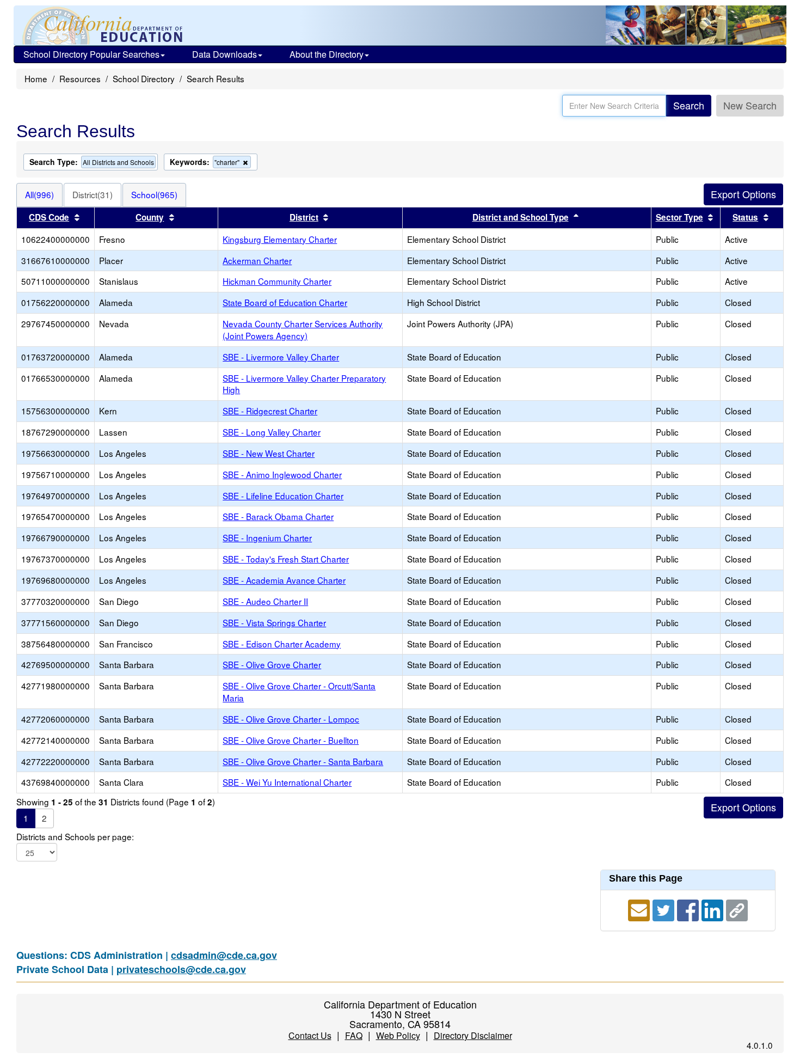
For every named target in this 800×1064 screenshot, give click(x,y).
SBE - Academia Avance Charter (284, 580)
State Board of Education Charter (285, 302)
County (150, 217)
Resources (80, 78)
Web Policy (398, 1035)
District (304, 217)
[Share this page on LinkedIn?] (713, 908)
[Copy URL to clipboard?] (737, 908)
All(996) (39, 194)
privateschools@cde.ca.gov (181, 969)
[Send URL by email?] (640, 908)
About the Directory (327, 54)
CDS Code (49, 217)
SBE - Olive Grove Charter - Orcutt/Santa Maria (299, 692)
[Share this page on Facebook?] (689, 908)
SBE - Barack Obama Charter (278, 516)
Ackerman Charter (257, 260)
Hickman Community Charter (277, 281)
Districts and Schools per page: (75, 836)
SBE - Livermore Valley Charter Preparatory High (304, 384)
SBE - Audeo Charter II (265, 601)
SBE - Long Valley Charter (272, 432)
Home (35, 78)
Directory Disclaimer (473, 1035)
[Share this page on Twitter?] (665, 908)
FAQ (353, 1035)
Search (688, 105)
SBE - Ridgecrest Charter (270, 411)
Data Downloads (224, 54)
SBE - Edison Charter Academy (282, 644)
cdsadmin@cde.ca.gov (224, 955)
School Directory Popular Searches (91, 54)
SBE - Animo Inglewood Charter (282, 474)
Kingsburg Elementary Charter (280, 239)
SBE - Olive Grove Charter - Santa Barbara (303, 761)
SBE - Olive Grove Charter (272, 664)
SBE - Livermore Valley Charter (281, 357)
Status (745, 217)
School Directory (144, 78)
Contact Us (309, 1035)
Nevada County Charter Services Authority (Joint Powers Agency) (303, 329)
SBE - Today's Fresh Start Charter (286, 559)
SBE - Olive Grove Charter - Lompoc (291, 719)
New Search (750, 105)
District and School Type (520, 217)
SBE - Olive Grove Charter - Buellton (291, 740)
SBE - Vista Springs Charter (274, 622)
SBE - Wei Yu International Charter (287, 782)
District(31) (92, 194)
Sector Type (679, 217)
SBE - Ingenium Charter (267, 537)
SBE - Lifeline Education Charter (283, 496)
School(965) (154, 194)
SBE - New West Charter (269, 453)
